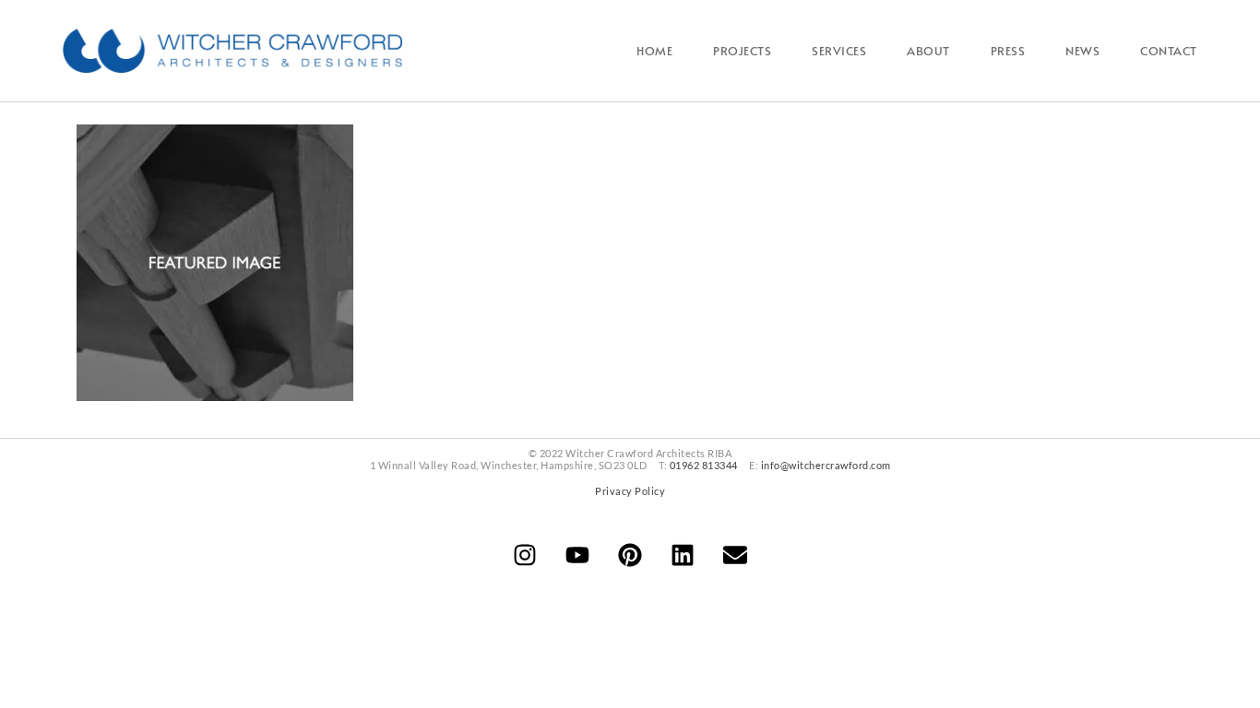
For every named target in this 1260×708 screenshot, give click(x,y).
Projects (742, 50)
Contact (1168, 50)
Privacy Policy (630, 491)
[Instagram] (525, 555)
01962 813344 (704, 465)
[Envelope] (735, 555)
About (928, 50)
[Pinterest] (630, 555)
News (1082, 50)
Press (1008, 50)
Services (839, 50)
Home (654, 50)
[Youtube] (577, 555)
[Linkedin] (683, 555)
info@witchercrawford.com (826, 465)
